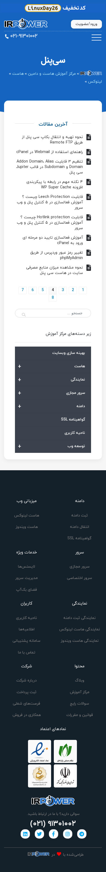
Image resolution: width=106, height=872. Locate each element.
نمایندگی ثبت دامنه (79, 618)
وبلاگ (79, 680)
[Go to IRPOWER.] (91, 74)
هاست (51, 366)
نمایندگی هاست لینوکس (79, 629)
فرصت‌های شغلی (26, 703)
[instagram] (67, 834)
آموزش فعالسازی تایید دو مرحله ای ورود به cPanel (53, 240)
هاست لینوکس (26, 515)
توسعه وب (51, 446)
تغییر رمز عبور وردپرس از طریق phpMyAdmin (56, 255)
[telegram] (81, 834)
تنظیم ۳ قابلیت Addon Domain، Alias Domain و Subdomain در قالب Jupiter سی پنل (49, 167)
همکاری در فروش (27, 715)
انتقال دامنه (79, 527)
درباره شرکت (26, 680)
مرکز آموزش (79, 692)
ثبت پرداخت (26, 692)
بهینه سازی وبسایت (68, 353)
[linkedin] (25, 834)
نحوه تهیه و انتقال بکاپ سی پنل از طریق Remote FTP (52, 139)
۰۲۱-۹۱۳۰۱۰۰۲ (24, 36)
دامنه (51, 406)
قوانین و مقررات (79, 715)
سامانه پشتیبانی (26, 640)
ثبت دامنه (79, 515)
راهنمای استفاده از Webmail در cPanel (49, 152)
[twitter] (39, 834)
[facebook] (53, 834)
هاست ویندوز (26, 527)
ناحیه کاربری (74, 432)
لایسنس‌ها (26, 566)
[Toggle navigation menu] (96, 38)
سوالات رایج (79, 703)
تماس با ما (26, 652)
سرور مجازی (51, 393)
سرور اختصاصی (79, 578)
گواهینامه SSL (73, 419)
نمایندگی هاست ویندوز (80, 640)
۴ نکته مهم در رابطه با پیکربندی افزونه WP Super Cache (54, 184)
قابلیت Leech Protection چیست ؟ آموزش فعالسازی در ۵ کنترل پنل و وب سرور (50, 202)
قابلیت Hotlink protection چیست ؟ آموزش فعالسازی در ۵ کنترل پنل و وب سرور (50, 222)
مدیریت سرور (26, 578)
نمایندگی (51, 380)
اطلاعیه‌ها (27, 629)
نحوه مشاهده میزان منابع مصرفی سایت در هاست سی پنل (54, 270)
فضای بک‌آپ (26, 589)
